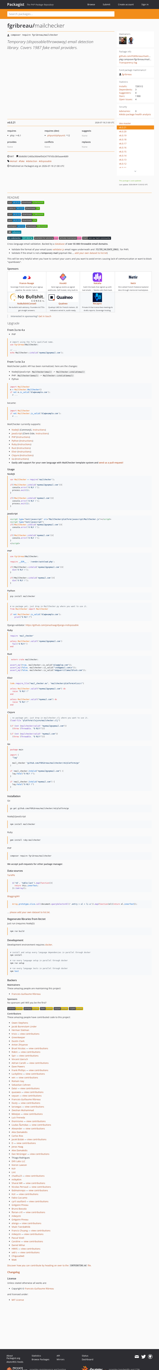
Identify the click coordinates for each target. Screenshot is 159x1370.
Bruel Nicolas (18, 1048)
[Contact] (136, 1356)
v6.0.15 (122, 151)
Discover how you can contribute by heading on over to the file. (49, 1265)
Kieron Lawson (19, 1164)
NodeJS (15, 429)
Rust (14, 448)
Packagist (15, 4)
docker (48, 944)
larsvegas (16, 1106)
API (58, 1355)
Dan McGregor (19, 1153)
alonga (15, 1223)
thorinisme (17, 1121)
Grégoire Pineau (20, 1204)
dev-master (125, 123)
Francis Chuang (20, 1230)
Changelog (13, 1272)
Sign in (145, 4)
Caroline (16, 1241)
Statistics (36, 1355)
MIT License (18, 1299)
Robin (15, 1051)
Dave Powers (18, 1066)
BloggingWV (13, 896)
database (60, 243)
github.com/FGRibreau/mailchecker (137, 56)
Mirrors (60, 1359)
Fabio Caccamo (19, 1197)
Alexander (17, 1128)
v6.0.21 (122, 127)
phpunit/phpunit (56, 135)
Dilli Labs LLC (18, 1161)
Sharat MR (17, 1183)
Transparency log (128, 62)
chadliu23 (17, 1175)
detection (32, 161)
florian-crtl (17, 1212)
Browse (91, 4)
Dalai (14, 1088)
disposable (46, 161)
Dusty (15, 1102)
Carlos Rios (17, 1135)
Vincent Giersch (20, 1059)
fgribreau (127, 74)
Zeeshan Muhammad (23, 1110)
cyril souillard (19, 1201)
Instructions (39, 429)
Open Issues (125, 99)
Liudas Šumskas (20, 1124)
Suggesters (125, 92)
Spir (14, 1055)
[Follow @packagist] (143, 1356)
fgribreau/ (21, 25)
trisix (14, 1033)
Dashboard (87, 1359)
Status (85, 1355)
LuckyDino (17, 1073)
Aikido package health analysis (135, 114)
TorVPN (11, 875)
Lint (14, 1172)
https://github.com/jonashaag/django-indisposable (52, 625)
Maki (14, 1259)
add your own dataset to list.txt (91, 252)
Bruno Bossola (19, 1208)
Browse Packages (40, 1359)
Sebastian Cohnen (21, 1084)
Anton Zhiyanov (20, 1044)
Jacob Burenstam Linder (24, 1026)
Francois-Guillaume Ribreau (26, 993)
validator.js (58, 249)
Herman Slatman (20, 1030)
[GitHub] (150, 1356)
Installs (123, 86)
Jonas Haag (17, 1146)
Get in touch (45, 316)
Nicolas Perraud (20, 1186)
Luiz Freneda (18, 1117)
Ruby (14, 444)
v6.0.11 (122, 167)
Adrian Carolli (19, 1062)
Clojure (15, 455)
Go (13, 458)
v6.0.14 (122, 155)
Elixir (14, 451)
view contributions (29, 1033)
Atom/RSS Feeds (15, 1361)
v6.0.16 (122, 147)
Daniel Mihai (18, 1245)
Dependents (125, 89)
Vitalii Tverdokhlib (21, 1226)
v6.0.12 (122, 163)
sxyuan (15, 1095)
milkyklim (16, 1179)
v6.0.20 (122, 131)
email (14, 161)
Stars (121, 96)
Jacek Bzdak (18, 1139)
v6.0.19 (122, 135)
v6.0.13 (122, 159)
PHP (14, 437)
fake (22, 161)
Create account (126, 4)
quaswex (16, 1092)
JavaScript (17, 433)
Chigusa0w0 (18, 1255)
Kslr (14, 1168)
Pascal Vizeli (18, 1237)
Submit (106, 4)
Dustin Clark (18, 1041)
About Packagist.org (13, 1357)
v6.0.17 (122, 143)
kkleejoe (16, 1113)
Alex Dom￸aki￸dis (19, 1132)
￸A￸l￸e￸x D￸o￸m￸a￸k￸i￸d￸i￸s (19, 1150)
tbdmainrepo (18, 1190)
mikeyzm (16, 1215)
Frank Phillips (19, 1070)
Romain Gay (18, 1081)
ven (13, 1077)
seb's (14, 1252)
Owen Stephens (20, 1022)
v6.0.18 (122, 139)
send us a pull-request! (111, 462)
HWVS (15, 1248)
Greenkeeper (18, 1037)
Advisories (124, 111)
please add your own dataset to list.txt (30, 912)
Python (15, 440)
